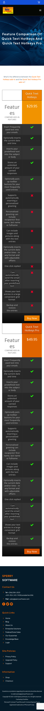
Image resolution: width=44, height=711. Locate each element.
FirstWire (25, 699)
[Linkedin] (11, 604)
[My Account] (4, 2)
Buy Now (32, 318)
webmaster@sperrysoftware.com (23, 694)
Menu (40, 10)
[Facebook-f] (3, 604)
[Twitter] (7, 604)
